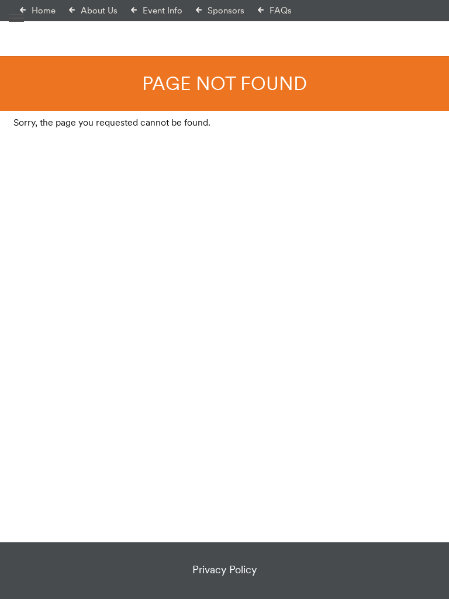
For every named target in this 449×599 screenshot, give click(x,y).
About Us (99, 10)
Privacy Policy (224, 569)
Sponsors (226, 10)
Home (44, 10)
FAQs (281, 10)
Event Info (162, 10)
